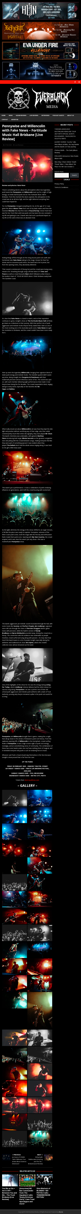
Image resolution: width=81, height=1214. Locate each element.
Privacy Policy (59, 184)
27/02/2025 (8, 145)
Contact (5, 119)
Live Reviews (34, 115)
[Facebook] (75, 82)
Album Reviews (21, 115)
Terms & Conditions (61, 187)
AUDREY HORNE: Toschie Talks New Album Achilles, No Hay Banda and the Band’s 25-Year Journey (67, 144)
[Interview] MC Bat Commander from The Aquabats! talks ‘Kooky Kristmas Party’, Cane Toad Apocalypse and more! (26, 1196)
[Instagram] (79, 82)
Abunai (61, 1212)
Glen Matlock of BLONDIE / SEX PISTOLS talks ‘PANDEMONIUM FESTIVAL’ (43, 1192)
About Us (70, 115)
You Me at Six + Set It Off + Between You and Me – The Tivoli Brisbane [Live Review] (9, 1193)
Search (74, 175)
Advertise (14, 119)
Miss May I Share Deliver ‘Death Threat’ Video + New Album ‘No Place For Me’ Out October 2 (65, 164)
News (11, 115)
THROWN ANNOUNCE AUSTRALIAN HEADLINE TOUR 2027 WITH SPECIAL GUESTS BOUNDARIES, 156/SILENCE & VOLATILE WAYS (65, 134)
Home (3, 115)
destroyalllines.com (32, 780)
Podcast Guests (58, 115)
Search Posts (59, 172)
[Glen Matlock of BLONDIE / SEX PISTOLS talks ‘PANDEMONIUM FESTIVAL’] (45, 1180)
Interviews (45, 115)
